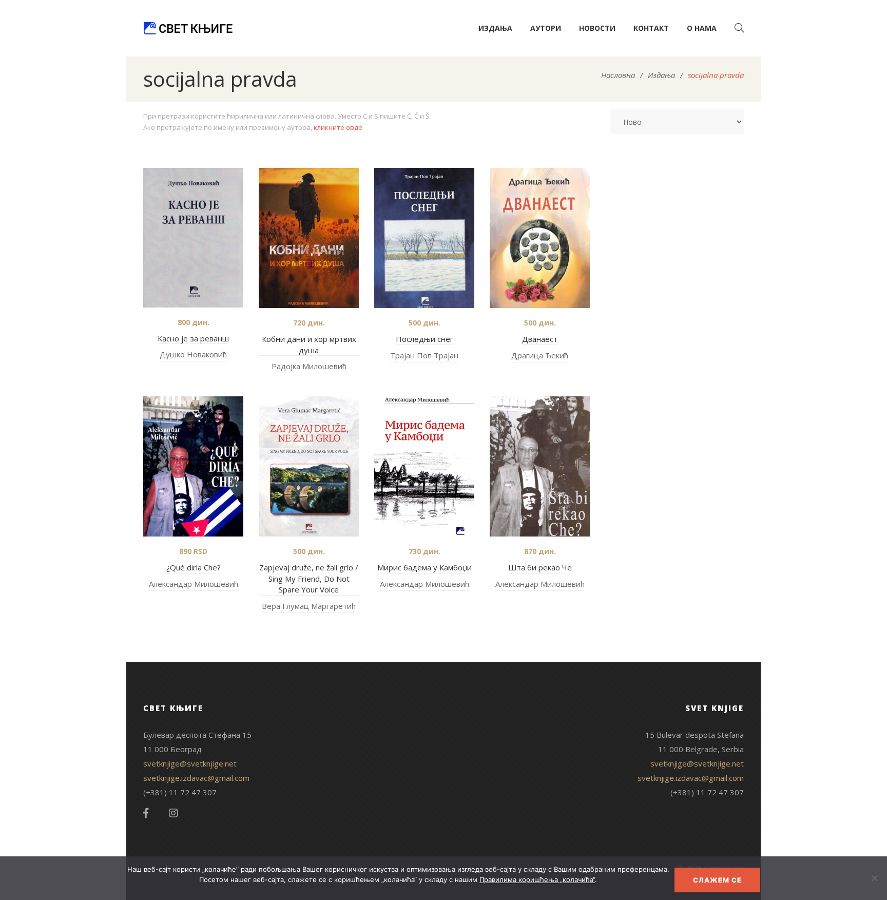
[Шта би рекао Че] (540, 466)
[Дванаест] (540, 238)
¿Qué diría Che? (193, 567)
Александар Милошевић (193, 584)
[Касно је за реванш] (193, 238)
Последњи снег (424, 339)
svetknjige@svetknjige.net (190, 763)
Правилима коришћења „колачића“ (537, 879)
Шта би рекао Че (540, 567)
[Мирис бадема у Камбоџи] (424, 466)
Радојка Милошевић (309, 366)
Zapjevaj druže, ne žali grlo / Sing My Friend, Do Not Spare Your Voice (308, 578)
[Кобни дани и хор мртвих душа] (309, 238)
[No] (874, 878)
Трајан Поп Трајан (424, 355)
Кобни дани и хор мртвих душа (309, 344)
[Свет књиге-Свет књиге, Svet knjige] (188, 28)
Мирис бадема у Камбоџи (424, 567)
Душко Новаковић (193, 354)
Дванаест (539, 339)
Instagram (173, 813)
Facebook (145, 813)
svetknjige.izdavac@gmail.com (196, 778)
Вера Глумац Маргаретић (309, 606)
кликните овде (338, 127)
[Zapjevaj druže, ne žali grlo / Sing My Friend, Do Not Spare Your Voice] (309, 466)
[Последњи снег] (424, 238)
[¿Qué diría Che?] (193, 466)
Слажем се (717, 880)
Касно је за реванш (193, 338)
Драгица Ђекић (539, 355)
